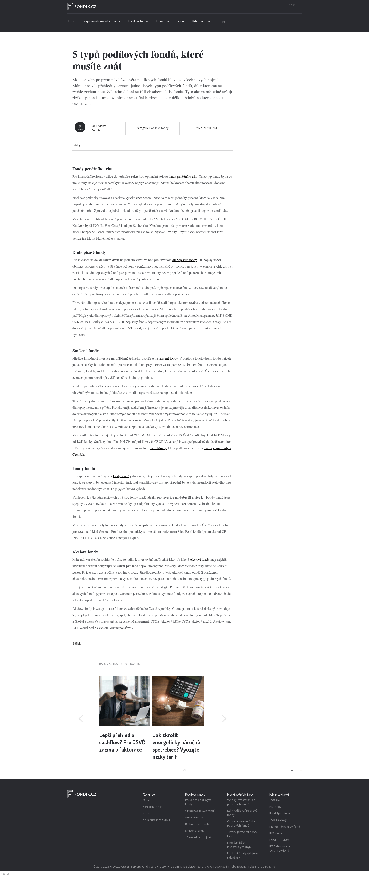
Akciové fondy (199, 559)
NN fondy (275, 807)
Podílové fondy (158, 128)
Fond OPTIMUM (279, 840)
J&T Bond (133, 328)
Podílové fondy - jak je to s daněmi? (242, 855)
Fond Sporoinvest (280, 813)
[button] (138, 22)
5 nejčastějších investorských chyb (239, 845)
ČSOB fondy (277, 800)
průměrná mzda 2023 (156, 820)
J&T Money (158, 448)
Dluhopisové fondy (197, 824)
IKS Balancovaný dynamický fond (279, 848)
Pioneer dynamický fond (284, 826)
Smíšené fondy (194, 831)
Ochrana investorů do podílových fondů (241, 823)
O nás (292, 5)
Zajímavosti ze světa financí (102, 21)
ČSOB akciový (277, 820)
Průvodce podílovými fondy (198, 802)
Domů (71, 21)
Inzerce (147, 813)
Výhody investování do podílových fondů (241, 802)
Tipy (223, 21)
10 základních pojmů (198, 837)
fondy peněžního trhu (183, 176)
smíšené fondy (168, 358)
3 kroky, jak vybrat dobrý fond (242, 834)
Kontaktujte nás (152, 807)
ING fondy (275, 833)
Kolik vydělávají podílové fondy (242, 813)
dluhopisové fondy (184, 260)
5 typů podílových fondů (200, 811)
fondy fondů (121, 476)
